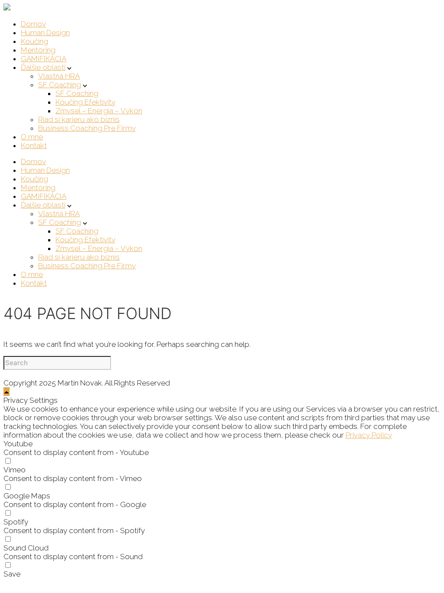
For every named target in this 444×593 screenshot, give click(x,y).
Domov (33, 24)
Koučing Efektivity (85, 102)
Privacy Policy (369, 435)
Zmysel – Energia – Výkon (99, 110)
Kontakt (34, 145)
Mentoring (38, 50)
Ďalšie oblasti (43, 67)
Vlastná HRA (59, 76)
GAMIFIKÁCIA (43, 58)
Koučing (34, 41)
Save (11, 574)
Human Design (45, 32)
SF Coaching (59, 84)
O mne (32, 136)
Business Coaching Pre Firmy (87, 128)
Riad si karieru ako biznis (79, 119)
